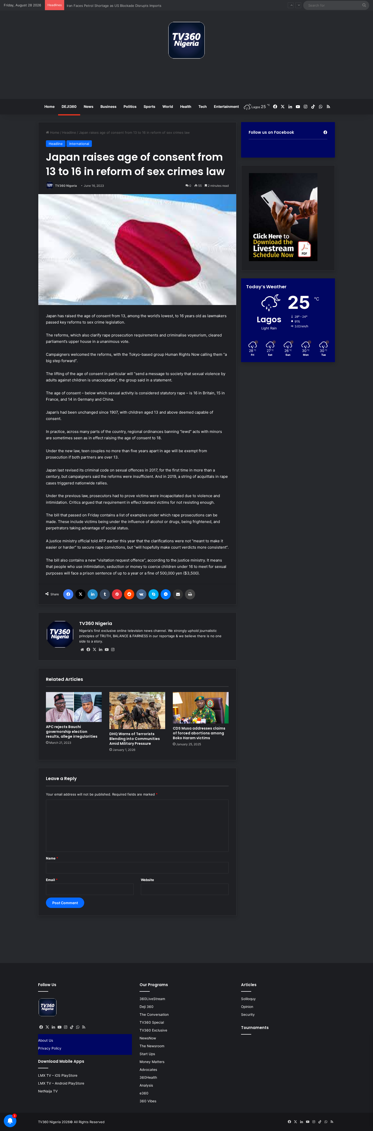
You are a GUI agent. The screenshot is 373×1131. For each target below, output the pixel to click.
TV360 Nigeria (66, 186)
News (88, 106)
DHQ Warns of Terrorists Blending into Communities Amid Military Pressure (134, 738)
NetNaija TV (48, 1091)
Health (185, 106)
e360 (144, 1093)
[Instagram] (113, 650)
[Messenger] (166, 594)
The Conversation (154, 1014)
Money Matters (152, 1062)
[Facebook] (68, 594)
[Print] (190, 594)
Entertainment (226, 106)
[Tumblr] (105, 594)
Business (108, 106)
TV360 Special (152, 1022)
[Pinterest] (117, 594)
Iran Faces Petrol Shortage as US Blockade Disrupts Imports (114, 5)
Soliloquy (248, 999)
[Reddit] (129, 594)
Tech (202, 106)
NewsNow (148, 1038)
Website (147, 880)
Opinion (247, 1007)
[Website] (82, 650)
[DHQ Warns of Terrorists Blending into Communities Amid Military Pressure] (137, 710)
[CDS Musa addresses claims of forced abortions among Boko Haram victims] (201, 707)
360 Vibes (148, 1101)
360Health (148, 1077)
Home (49, 106)
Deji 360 (147, 1007)
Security (248, 1014)
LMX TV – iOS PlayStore (57, 1075)
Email (52, 880)
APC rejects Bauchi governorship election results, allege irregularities (71, 731)
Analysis (146, 1085)
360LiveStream (152, 999)
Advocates (148, 1070)
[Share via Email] (178, 594)
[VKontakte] (141, 594)
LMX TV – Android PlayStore (61, 1083)
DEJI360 (69, 106)
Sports (149, 106)
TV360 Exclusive (153, 1030)
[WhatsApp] (78, 1027)
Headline (69, 132)
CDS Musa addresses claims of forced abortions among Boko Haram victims (199, 733)
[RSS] (84, 1027)
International (79, 144)
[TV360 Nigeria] (186, 40)
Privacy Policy (49, 1048)
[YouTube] (107, 650)
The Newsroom (152, 1046)
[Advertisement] (186, 81)
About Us (45, 1040)
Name (52, 858)
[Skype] (153, 594)
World (167, 106)
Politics (130, 106)
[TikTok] (72, 1027)
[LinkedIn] (93, 594)
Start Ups (147, 1054)
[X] (80, 594)
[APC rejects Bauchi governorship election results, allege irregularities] (74, 707)
